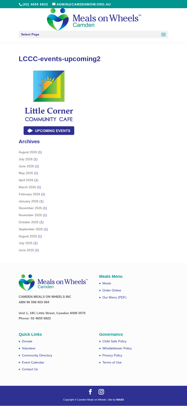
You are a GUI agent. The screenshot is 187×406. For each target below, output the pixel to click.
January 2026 (29, 201)
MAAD (120, 399)
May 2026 (26, 173)
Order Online (111, 290)
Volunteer (29, 348)
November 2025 (30, 215)
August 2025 (28, 236)
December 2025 (30, 208)
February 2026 (29, 194)
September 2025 (31, 229)
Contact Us (30, 369)
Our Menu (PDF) (114, 297)
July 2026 (26, 159)
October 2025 (29, 222)
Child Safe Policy (114, 341)
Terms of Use (112, 362)
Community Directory (37, 355)
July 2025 (26, 243)
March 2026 (27, 187)
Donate (27, 341)
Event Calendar (33, 362)
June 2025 (26, 250)
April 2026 (26, 180)
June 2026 (26, 166)
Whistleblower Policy (117, 348)
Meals (106, 283)
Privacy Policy (112, 355)
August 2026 (28, 152)
